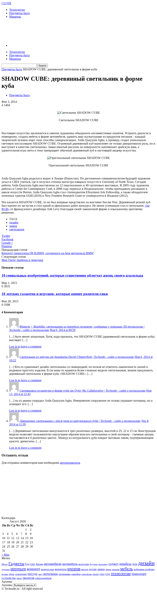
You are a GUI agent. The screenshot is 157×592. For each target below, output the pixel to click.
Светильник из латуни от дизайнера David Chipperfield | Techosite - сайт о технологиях (77, 356)
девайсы (125, 564)
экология (28, 578)
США (32, 564)
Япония (39, 564)
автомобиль (70, 564)
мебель (126, 568)
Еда (27, 564)
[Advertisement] (46, 30)
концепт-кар (47, 569)
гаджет (113, 564)
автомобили (52, 564)
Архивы (7, 585)
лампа (13, 226)
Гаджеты (16, 563)
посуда (32, 574)
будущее (94, 564)
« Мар (5, 554)
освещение (21, 574)
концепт (33, 569)
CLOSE (6, 3)
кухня (92, 569)
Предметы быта (19, 13)
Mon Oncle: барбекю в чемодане (22, 260)
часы (19, 578)
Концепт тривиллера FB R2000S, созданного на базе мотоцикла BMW (48, 253)
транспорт (138, 574)
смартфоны (86, 574)
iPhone (5, 564)
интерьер (18, 569)
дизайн (13, 222)
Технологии (17, 9)
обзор (11, 574)
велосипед (103, 564)
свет (40, 574)
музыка (5, 574)
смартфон (76, 574)
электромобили (43, 578)
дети (134, 564)
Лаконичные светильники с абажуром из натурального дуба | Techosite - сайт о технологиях (80, 421)
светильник (16, 229)
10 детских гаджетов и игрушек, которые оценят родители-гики (55, 294)
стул (107, 574)
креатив (73, 569)
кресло (84, 569)
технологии (121, 573)
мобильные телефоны (144, 569)
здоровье (6, 569)
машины (115, 569)
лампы (108, 569)
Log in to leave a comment (25, 346)
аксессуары (83, 564)
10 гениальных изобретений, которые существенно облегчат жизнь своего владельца (72, 275)
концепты (61, 569)
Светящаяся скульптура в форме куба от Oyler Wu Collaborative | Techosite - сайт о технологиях (83, 390)
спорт (95, 574)
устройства (9, 578)
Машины (15, 16)
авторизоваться (70, 462)
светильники (64, 574)
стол (102, 574)
